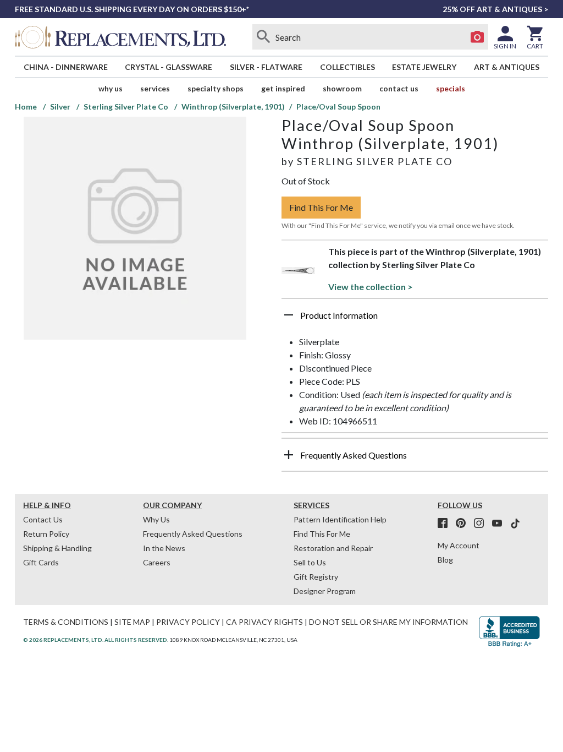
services (155, 88)
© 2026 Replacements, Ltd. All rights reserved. (95, 639)
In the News (164, 548)
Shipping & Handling (57, 548)
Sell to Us (310, 562)
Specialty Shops (215, 88)
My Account (458, 545)
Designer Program (325, 591)
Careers (156, 562)
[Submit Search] (263, 37)
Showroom (342, 88)
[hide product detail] (289, 315)
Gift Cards (41, 562)
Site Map (132, 621)
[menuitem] (66, 67)
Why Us (156, 519)
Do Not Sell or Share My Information (388, 621)
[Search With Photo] (477, 37)
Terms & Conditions (65, 621)
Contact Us (398, 88)
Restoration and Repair (333, 548)
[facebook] (446, 523)
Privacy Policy (188, 621)
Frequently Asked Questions (192, 533)
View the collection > (370, 286)
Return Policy (46, 533)
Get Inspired (283, 88)
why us (110, 88)
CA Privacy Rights (264, 621)
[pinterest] (464, 523)
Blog (445, 559)
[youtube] (500, 523)
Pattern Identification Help (340, 519)
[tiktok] (515, 523)
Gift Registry (316, 576)
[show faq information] (289, 455)
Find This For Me (321, 207)
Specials (450, 88)
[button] (415, 319)
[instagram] (482, 523)
